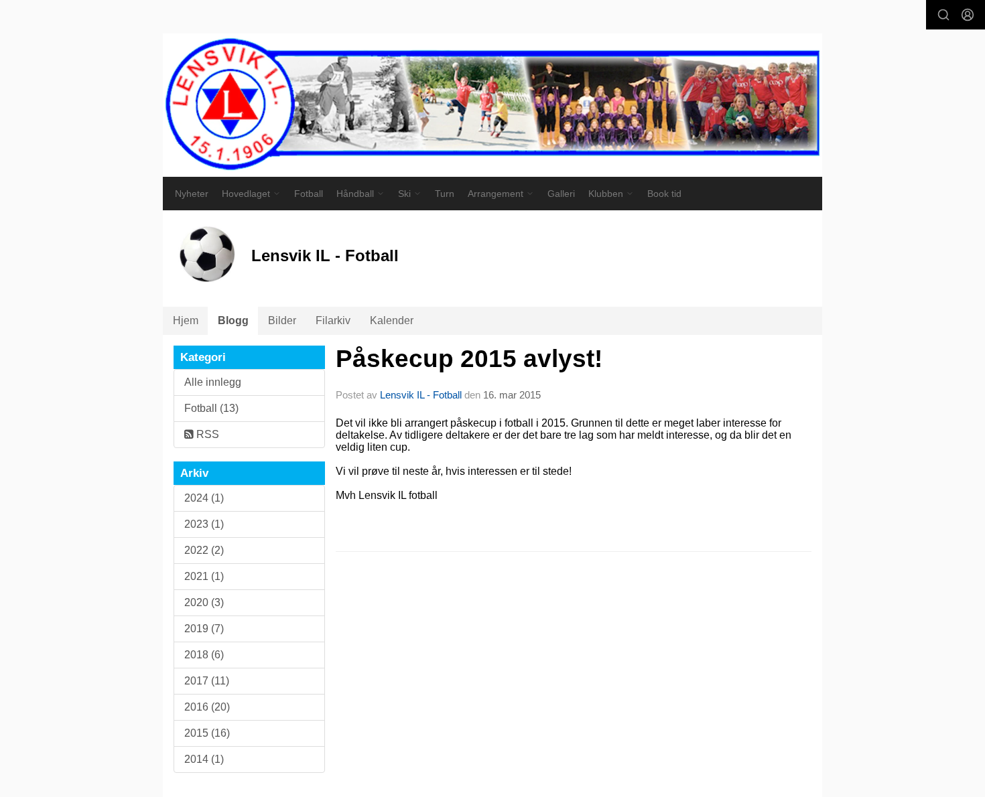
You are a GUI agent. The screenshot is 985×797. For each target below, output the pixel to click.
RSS (206, 434)
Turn (444, 193)
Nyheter (191, 193)
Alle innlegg (212, 382)
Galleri (561, 193)
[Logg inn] (968, 15)
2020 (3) (204, 602)
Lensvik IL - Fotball (421, 395)
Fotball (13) (211, 408)
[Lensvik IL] (492, 105)
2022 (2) (204, 550)
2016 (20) (207, 707)
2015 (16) (207, 733)
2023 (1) (204, 524)
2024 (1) (204, 498)
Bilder (282, 320)
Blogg (233, 320)
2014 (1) (204, 759)
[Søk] (943, 15)
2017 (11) (206, 680)
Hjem (185, 320)
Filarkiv (333, 320)
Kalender (391, 320)
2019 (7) (204, 628)
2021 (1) (204, 576)
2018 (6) (204, 654)
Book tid (664, 193)
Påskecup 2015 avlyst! (469, 358)
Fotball (308, 193)
